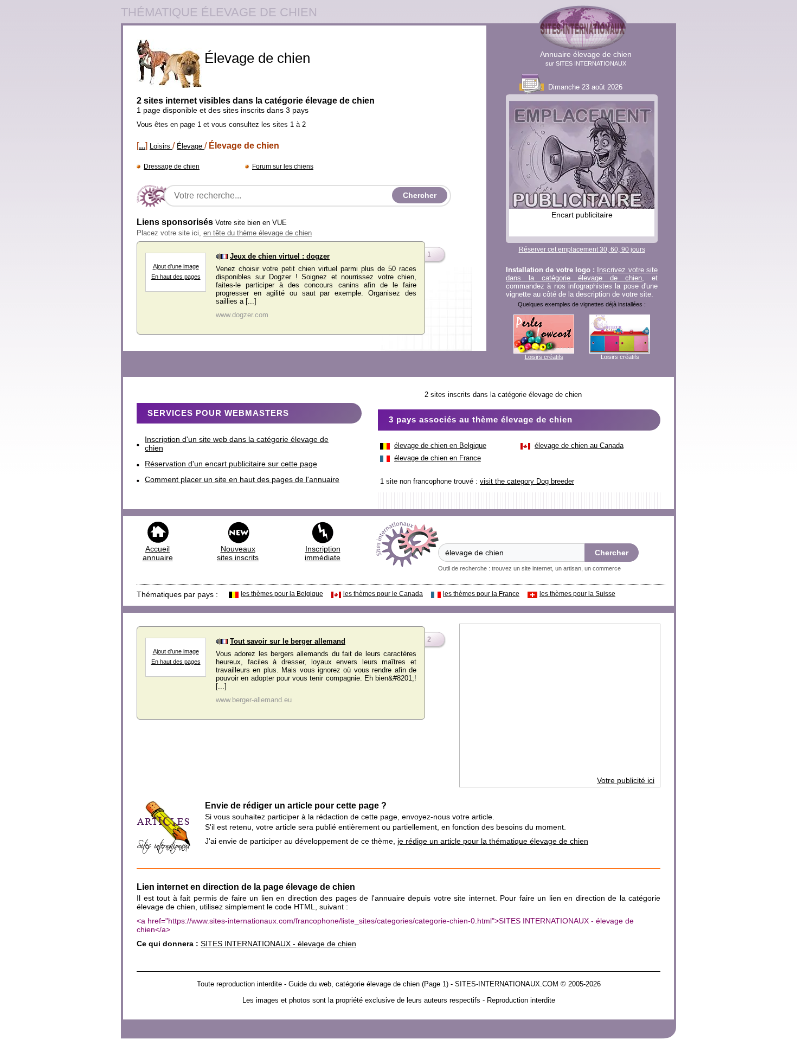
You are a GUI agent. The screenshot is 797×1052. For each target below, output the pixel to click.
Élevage (190, 146)
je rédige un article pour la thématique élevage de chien (492, 841)
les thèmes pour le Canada (383, 594)
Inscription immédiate (322, 553)
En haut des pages (176, 276)
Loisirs (161, 146)
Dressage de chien (172, 166)
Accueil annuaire (158, 553)
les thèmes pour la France (481, 594)
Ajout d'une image (176, 266)
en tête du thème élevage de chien (257, 233)
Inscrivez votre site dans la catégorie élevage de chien (582, 274)
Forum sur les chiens (282, 166)
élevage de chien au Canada (579, 445)
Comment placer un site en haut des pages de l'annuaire (242, 479)
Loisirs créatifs (544, 357)
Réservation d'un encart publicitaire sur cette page (231, 463)
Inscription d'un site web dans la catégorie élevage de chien (237, 443)
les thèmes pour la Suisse (577, 594)
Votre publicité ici (625, 780)
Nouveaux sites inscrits (238, 553)
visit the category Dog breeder (527, 481)
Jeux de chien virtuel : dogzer (280, 256)
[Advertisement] (560, 700)
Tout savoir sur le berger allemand (287, 641)
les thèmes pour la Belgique (282, 594)
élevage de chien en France (437, 458)
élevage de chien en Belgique (440, 445)
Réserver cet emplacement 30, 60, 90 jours (582, 249)
